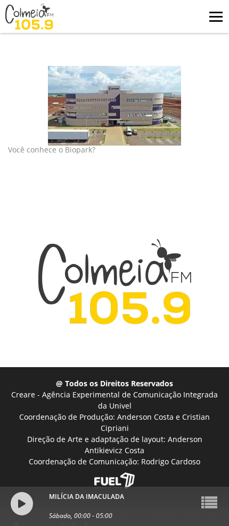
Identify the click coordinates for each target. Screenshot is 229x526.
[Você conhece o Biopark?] (114, 106)
